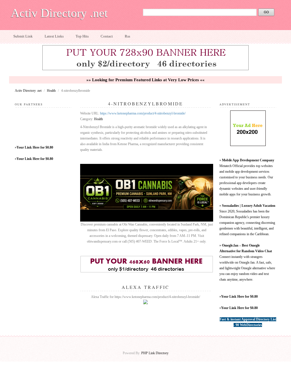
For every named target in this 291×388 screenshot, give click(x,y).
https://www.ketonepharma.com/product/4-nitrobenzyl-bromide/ (143, 113)
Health (52, 91)
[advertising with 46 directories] (248, 145)
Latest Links (54, 36)
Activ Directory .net (59, 13)
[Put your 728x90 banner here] (145, 69)
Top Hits (82, 36)
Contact (107, 36)
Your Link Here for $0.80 (34, 147)
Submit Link (23, 36)
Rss (127, 36)
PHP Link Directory (155, 353)
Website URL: (90, 113)
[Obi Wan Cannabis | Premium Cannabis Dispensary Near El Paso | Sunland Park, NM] (146, 220)
